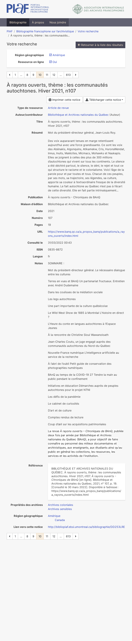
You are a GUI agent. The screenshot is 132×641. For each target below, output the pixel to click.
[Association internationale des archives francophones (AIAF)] (98, 9)
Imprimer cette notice (65, 99)
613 (68, 75)
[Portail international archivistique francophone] (28, 9)
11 (47, 75)
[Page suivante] (76, 75)
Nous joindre (58, 22)
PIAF (10, 31)
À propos (38, 22)
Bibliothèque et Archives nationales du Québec (78, 114)
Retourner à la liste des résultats (101, 45)
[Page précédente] (10, 75)
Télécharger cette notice (104, 99)
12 (53, 75)
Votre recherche (88, 31)
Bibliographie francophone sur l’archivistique (45, 31)
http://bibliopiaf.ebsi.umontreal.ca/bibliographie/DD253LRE (86, 527)
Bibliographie (17, 22)
